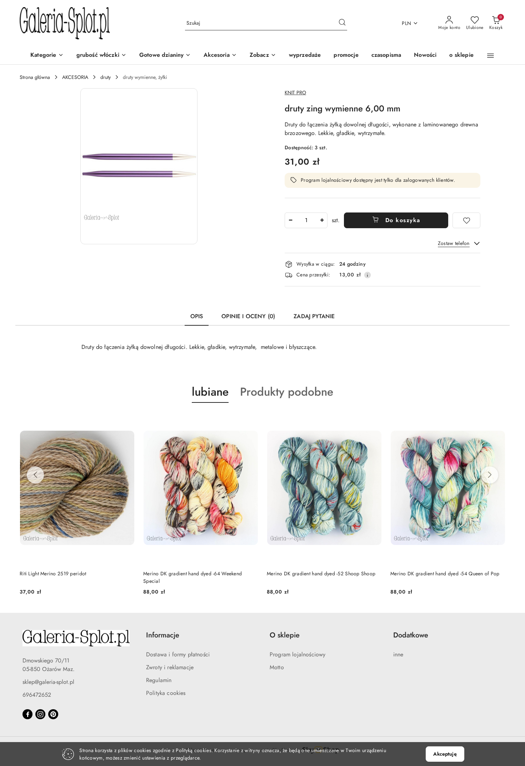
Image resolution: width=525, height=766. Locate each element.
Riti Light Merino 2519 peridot (53, 573)
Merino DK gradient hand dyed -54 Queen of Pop (445, 573)
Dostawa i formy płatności (178, 654)
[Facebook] (27, 714)
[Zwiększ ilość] (321, 220)
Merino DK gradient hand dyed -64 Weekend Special (192, 577)
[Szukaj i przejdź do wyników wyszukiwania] (342, 23)
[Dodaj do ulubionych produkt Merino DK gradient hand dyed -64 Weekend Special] (250, 419)
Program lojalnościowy (297, 654)
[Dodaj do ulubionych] (466, 220)
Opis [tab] (196, 316)
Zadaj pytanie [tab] (314, 316)
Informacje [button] (162, 635)
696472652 (36, 695)
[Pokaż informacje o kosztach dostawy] (367, 275)
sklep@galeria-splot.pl (48, 682)
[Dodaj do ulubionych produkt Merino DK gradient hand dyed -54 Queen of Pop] (497, 419)
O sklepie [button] (285, 635)
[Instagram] (40, 714)
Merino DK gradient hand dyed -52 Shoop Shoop (321, 573)
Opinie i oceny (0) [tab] (248, 316)
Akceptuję (444, 753)
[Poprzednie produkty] (35, 475)
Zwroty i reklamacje (170, 667)
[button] (263, 55)
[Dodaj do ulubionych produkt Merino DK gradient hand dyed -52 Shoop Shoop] (373, 419)
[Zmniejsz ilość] (290, 220)
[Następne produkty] (489, 475)
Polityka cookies (166, 693)
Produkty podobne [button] (286, 392)
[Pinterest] (53, 714)
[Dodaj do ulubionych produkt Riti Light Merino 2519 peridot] (126, 419)
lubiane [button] (210, 392)
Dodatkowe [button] (410, 635)
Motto (277, 667)
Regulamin (158, 680)
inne (398, 654)
